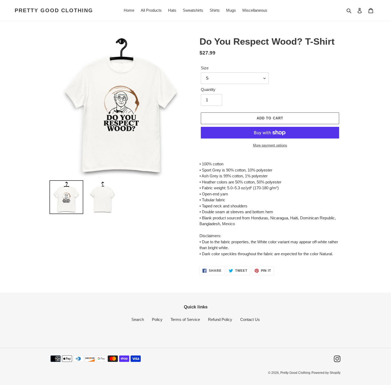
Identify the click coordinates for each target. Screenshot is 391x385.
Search (137, 319)
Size (205, 68)
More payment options (270, 145)
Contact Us (250, 319)
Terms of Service (185, 319)
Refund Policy (220, 319)
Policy (157, 319)
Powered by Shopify (325, 373)
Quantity (208, 89)
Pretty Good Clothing (54, 10)
